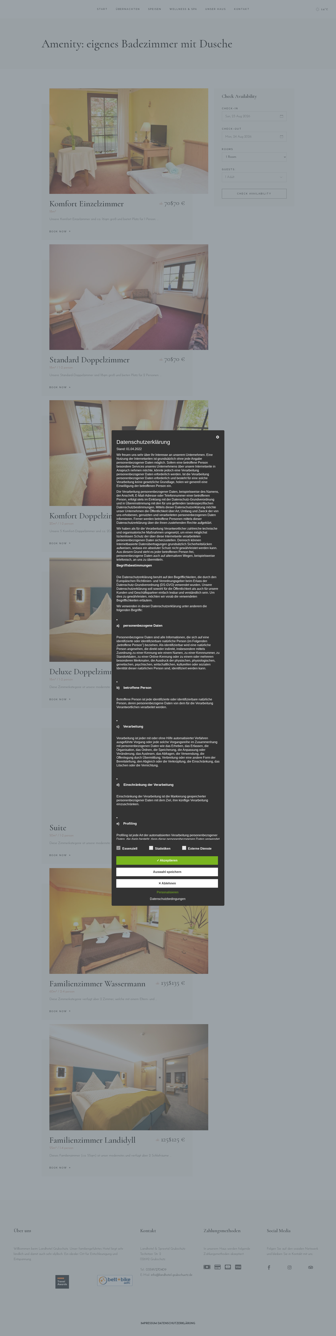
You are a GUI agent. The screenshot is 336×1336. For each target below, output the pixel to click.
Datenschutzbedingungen (168, 898)
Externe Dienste (200, 848)
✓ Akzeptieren (167, 860)
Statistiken (163, 848)
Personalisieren (167, 892)
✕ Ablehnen (167, 883)
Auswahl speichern (167, 872)
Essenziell (129, 848)
